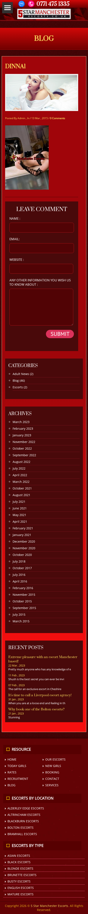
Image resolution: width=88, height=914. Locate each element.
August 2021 (21, 495)
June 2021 (20, 508)
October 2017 (22, 568)
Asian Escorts (18, 856)
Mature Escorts (20, 894)
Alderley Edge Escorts (25, 808)
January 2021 (22, 535)
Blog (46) (19, 380)
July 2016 (19, 575)
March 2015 (21, 621)
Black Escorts (19, 862)
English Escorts (20, 888)
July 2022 (19, 468)
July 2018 (19, 561)
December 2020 (24, 541)
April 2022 (20, 475)
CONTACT (52, 779)
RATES (11, 772)
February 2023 (23, 428)
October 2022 (22, 448)
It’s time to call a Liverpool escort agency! (40, 695)
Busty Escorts (19, 881)
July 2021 (19, 502)
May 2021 (19, 515)
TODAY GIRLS (16, 766)
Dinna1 (15, 66)
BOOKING (52, 772)
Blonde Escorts (20, 868)
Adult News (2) (23, 374)
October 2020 (22, 555)
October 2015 (22, 601)
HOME (11, 759)
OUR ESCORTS (55, 759)
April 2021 (20, 521)
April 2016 (20, 581)
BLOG (11, 785)
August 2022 (21, 462)
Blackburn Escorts (23, 821)
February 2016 (23, 588)
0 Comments (57, 118)
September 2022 (24, 455)
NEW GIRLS (53, 766)
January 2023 (22, 435)
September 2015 (24, 608)
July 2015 (19, 614)
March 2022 (21, 482)
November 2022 (24, 442)
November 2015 (24, 595)
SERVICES (52, 785)
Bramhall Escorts (22, 834)
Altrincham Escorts (23, 815)
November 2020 (24, 548)
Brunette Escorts (22, 875)
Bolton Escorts (20, 827)
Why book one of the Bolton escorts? (36, 709)
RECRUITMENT (17, 779)
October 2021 (22, 488)
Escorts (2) (20, 387)
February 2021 (23, 528)
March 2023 (21, 422)
